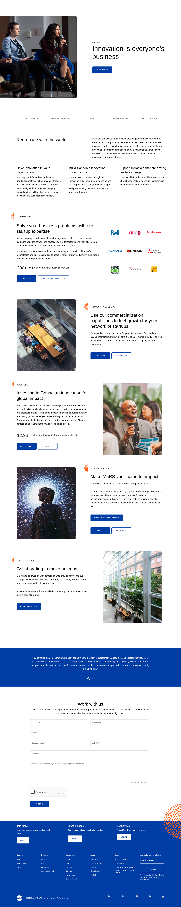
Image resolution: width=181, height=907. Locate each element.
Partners (96, 43)
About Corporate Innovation (53, 279)
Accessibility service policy (124, 867)
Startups (20, 855)
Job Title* (96, 743)
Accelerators (121, 356)
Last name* (97, 722)
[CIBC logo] (134, 233)
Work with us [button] (102, 70)
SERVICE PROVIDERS (27, 561)
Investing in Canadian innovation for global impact (52, 395)
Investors (44, 863)
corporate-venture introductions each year (49, 268)
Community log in (72, 879)
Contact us (26, 279)
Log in (19, 867)
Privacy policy (119, 863)
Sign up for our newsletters (150, 855)
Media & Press (95, 871)
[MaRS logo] (19, 898)
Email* (34, 733)
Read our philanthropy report (106, 518)
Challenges (45, 867)
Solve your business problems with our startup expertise (55, 228)
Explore (74, 839)
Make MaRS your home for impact (124, 476)
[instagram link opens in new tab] (127, 896)
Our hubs (69, 867)
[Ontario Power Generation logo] (115, 270)
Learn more (48, 446)
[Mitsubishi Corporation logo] (154, 251)
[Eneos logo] (134, 250)
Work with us (90, 704)
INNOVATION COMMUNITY (102, 307)
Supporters (69, 871)
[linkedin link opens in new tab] (140, 896)
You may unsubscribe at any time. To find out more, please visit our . (152, 877)
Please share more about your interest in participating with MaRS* (57, 764)
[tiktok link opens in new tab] (163, 896)
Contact (93, 875)
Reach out (100, 356)
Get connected (26, 446)
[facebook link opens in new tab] (113, 896)
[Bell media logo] (115, 233)
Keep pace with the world (42, 139)
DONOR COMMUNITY (100, 468)
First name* (36, 722)
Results (93, 867)
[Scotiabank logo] (154, 232)
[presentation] (48, 792)
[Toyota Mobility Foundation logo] (134, 269)
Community (70, 855)
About (92, 855)
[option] (90, 665)
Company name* (38, 743)
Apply (22, 840)
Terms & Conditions (121, 859)
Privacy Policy (144, 879)
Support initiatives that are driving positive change (142, 170)
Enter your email (147, 860)
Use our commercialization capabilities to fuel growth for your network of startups (123, 321)
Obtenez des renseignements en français (126, 871)
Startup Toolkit (21, 863)
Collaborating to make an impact (49, 568)
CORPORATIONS (24, 216)
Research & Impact (96, 863)
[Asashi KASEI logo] (115, 250)
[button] (163, 95)
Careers (68, 863)
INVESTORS (22, 385)
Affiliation (35, 753)
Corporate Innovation (48, 871)
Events (68, 859)
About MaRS (94, 859)
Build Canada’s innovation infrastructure (87, 170)
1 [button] (88, 678)
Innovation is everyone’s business (128, 52)
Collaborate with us (28, 606)
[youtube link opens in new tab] (153, 896)
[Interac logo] (154, 269)
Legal (117, 855)
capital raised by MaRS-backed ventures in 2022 (54, 435)
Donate (124, 837)
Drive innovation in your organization (33, 170)
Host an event (70, 875)
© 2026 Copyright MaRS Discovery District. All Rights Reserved (47, 898)
